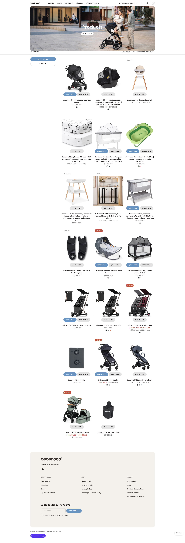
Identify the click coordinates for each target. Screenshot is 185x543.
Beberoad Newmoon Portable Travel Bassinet (108, 272)
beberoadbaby (41, 531)
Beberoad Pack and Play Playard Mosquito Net (140, 272)
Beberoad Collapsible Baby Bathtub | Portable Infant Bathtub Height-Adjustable (140, 159)
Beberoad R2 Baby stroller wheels (139, 380)
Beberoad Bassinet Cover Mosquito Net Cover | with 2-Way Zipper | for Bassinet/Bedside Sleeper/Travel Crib (108, 159)
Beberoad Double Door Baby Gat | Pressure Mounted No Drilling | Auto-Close (108, 216)
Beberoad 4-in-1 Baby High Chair (139, 100)
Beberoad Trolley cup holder (108, 432)
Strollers (99, 33)
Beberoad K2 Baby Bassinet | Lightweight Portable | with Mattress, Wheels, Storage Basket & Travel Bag (140, 216)
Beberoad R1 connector (77, 380)
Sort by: (135, 52)
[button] (141, 3)
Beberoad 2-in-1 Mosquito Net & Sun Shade (77, 101)
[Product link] (77, 77)
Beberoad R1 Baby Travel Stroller (140, 325)
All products (87, 33)
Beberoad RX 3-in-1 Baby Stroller (76, 432)
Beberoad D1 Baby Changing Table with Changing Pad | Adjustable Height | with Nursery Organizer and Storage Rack (77, 217)
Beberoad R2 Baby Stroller (108, 380)
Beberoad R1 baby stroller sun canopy (77, 325)
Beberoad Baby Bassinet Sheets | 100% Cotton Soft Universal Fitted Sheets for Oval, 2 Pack (76, 159)
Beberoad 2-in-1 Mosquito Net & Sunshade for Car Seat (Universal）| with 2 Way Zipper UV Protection (108, 102)
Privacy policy (63, 515)
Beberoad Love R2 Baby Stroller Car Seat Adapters (76, 272)
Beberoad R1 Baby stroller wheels (108, 325)
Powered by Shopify (54, 531)
